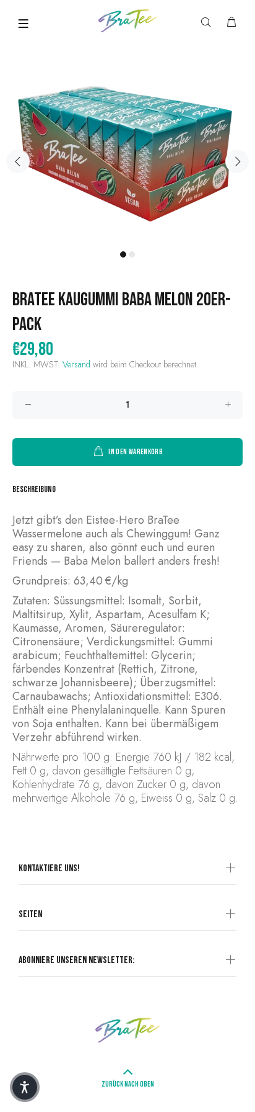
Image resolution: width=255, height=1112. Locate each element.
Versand (76, 364)
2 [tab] (132, 254)
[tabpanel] (127, 154)
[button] (25, 1087)
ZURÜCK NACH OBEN (128, 1084)
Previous (18, 161)
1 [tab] (123, 254)
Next (237, 161)
